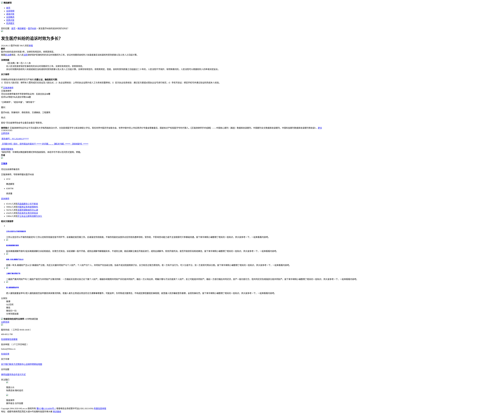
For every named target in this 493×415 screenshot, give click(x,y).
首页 (8, 8)
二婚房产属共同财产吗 (13, 273)
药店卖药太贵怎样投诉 (27, 213)
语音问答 (10, 14)
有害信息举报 (100, 408)
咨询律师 (5, 199)
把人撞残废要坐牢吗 (12, 287)
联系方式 (13, 364)
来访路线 (57, 411)
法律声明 (30, 364)
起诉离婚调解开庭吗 (12, 245)
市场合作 (13, 374)
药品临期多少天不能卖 (27, 204)
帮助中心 (21, 364)
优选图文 (10, 23)
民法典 (8, 55)
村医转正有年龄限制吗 (27, 207)
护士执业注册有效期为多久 (29, 216)
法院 (26, 55)
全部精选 (10, 17)
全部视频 (10, 11)
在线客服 (5, 339)
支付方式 (21, 374)
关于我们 (5, 364)
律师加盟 (5, 374)
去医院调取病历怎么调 (27, 210)
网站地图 (38, 364)
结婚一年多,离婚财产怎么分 (14, 259)
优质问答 (10, 20)
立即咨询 (5, 133)
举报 (31, 46)
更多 (320, 128)
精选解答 (22, 28)
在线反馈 (5, 354)
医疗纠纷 (32, 28)
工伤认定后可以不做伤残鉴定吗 (16, 231)
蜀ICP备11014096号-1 (46, 408)
